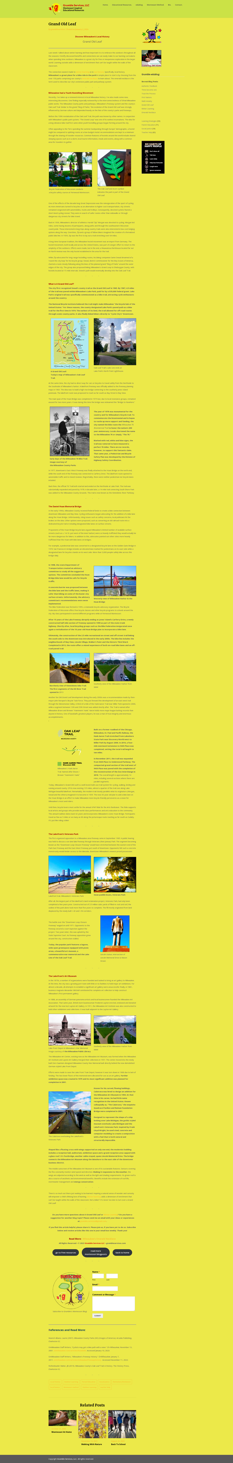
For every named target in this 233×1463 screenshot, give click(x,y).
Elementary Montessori (122, 1382)
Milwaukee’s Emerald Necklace (99, 1238)
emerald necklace (90, 78)
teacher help (105, 1387)
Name (96, 1272)
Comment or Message (104, 1294)
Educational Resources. (122, 5)
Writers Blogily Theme (115, 1459)
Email (95, 1284)
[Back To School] (122, 1423)
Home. (105, 5)
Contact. (179, 5)
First (93, 1280)
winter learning (82, 72)
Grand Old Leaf (148, 105)
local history (55, 1387)
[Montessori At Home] (63, 1417)
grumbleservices (58, 29)
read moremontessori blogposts (96, 1252)
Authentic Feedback (149, 86)
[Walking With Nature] (92, 1423)
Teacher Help (147, 132)
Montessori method (71, 1387)
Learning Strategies (149, 121)
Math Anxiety (147, 101)
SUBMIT (97, 1315)
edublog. (139, 5)
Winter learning (94, 1196)
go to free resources (65, 1252)
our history (99, 72)
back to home (122, 1252)
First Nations (147, 97)
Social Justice (104, 1382)
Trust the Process (149, 93)
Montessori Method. (155, 5)
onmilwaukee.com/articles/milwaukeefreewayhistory (77, 1360)
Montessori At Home (62, 1432)
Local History (55, 1382)
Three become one (149, 90)
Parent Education (88, 1382)
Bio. (169, 5)
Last (107, 1280)
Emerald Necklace (149, 112)
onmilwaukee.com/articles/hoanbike (70, 1350)
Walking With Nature (91, 1444)
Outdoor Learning (71, 1382)
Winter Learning (111, 1214)
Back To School (118, 1444)
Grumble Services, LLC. (67, 1459)
